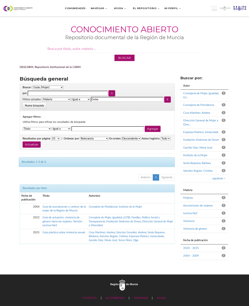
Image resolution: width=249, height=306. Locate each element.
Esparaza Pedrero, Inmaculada (146, 236)
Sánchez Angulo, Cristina (114, 236)
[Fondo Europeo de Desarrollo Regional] (217, 10)
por (25, 93)
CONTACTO (89, 298)
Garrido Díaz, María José (103, 240)
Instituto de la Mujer (130, 206)
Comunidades (75, 8)
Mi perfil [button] (171, 8)
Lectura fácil (190, 213)
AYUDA (161, 298)
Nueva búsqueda (34, 105)
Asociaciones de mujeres (198, 205)
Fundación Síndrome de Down (123, 221)
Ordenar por (71, 138)
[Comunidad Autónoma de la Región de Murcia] (124, 284)
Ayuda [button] (119, 8)
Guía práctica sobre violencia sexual (63, 232)
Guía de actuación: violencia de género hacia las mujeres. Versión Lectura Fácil (62, 221)
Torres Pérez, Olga (128, 240)
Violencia (188, 221)
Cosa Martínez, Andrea (102, 232)
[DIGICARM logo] (21, 8)
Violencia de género (195, 228)
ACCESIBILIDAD (115, 298)
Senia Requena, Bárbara (197, 163)
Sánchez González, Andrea (131, 232)
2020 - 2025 (191, 248)
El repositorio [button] (145, 8)
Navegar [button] (98, 8)
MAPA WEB (141, 298)
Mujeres (188, 197)
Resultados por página (36, 138)
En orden (114, 138)
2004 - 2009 (191, 255)
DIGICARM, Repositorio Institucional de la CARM (50, 67)
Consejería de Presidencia (103, 206)
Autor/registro (151, 138)
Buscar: (27, 87)
